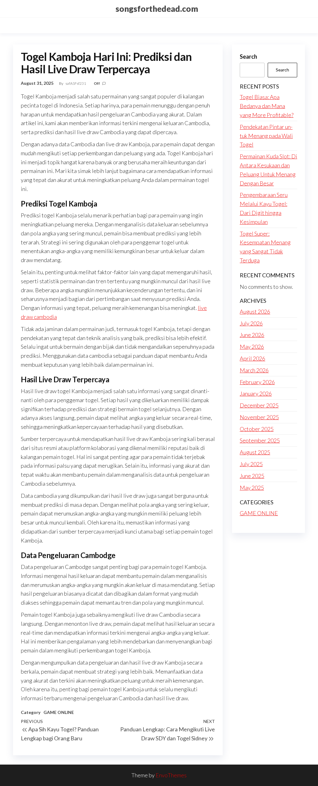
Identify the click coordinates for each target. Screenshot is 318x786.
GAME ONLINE (58, 712)
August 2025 (255, 452)
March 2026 (254, 370)
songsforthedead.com (157, 9)
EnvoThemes (171, 775)
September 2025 (260, 440)
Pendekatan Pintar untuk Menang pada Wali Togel (266, 135)
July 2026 (251, 323)
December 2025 (259, 405)
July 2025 (251, 464)
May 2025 (252, 487)
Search (248, 56)
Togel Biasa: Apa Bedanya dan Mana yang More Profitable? (266, 105)
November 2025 (259, 417)
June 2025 (252, 475)
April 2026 (252, 358)
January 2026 (256, 393)
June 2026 (252, 334)
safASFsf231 (76, 83)
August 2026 (255, 311)
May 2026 (252, 346)
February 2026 (257, 382)
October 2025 (257, 428)
